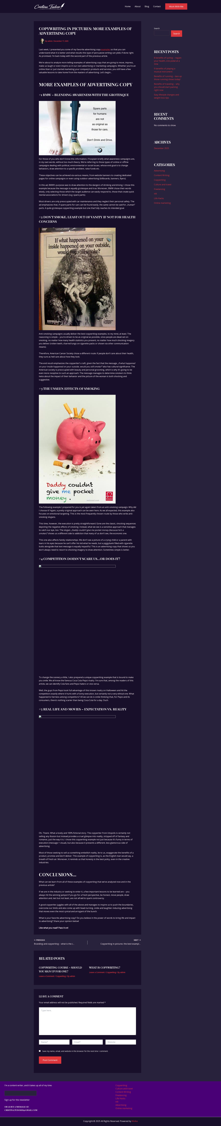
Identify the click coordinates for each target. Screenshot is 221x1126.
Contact (157, 6)
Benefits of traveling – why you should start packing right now (167, 87)
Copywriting (61, 976)
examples (105, 49)
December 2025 (161, 148)
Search (157, 28)
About (138, 6)
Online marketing (162, 203)
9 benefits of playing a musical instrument (164, 70)
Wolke (135, 1121)
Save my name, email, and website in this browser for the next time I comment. (75, 1051)
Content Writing (161, 175)
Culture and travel (162, 184)
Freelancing (159, 189)
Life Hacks (159, 198)
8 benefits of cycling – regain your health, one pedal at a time (167, 60)
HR (155, 193)
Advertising (159, 170)
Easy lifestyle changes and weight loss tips (166, 96)
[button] (176, 6)
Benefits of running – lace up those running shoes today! (168, 78)
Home (128, 6)
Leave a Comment (46, 976)
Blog (147, 6)
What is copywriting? (104, 967)
